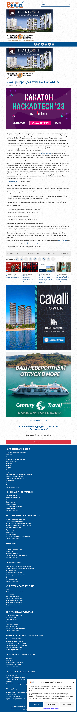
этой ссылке (62, 241)
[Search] (69, 4)
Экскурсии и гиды (11, 626)
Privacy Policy (46, 708)
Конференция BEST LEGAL (14, 641)
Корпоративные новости (14, 485)
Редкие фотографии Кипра (14, 521)
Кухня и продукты (11, 620)
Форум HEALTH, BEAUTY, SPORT (16, 643)
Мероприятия (10, 594)
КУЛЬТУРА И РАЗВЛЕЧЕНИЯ (20, 586)
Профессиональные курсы (14, 573)
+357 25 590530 (11, 694)
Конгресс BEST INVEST (13, 639)
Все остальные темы (12, 487)
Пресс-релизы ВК (11, 675)
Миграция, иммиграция (13, 498)
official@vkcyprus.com (13, 696)
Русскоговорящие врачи (14, 506)
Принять (36, 704)
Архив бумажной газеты (13, 664)
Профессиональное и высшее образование (20, 568)
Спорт (8, 472)
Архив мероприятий (12, 667)
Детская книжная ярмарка (14, 647)
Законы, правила (11, 495)
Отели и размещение (12, 624)
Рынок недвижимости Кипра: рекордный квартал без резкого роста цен (46, 279)
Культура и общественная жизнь (16, 555)
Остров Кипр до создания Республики (18, 523)
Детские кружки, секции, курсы (16, 575)
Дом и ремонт (10, 508)
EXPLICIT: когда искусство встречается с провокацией (27, 278)
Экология (9, 465)
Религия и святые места (13, 528)
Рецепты (8, 622)
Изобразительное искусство (15, 592)
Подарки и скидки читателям (15, 677)
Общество (9, 463)
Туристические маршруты (14, 615)
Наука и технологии (12, 553)
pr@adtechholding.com (33, 243)
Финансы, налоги (11, 500)
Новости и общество (18, 449)
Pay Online (9, 682)
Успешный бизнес (11, 455)
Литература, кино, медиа (14, 603)
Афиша (8, 590)
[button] (73, 682)
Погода (8, 483)
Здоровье (9, 468)
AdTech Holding (45, 153)
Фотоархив (9, 658)
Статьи (8, 457)
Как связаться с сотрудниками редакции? (19, 684)
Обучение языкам (11, 579)
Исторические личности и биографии (18, 536)
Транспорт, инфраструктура (14, 476)
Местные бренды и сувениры (15, 628)
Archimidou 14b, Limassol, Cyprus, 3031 (18, 692)
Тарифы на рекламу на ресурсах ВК (17, 679)
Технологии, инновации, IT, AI (15, 478)
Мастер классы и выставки (14, 598)
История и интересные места (23, 515)
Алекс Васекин (12, 181)
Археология (9, 532)
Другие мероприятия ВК (13, 650)
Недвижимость (11, 502)
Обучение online (11, 570)
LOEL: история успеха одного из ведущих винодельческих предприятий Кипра (63, 278)
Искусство (9, 551)
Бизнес (8, 547)
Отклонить (51, 704)
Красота (8, 470)
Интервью (11, 543)
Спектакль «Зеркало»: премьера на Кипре (13, 276)
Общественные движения (14, 600)
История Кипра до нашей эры (15, 519)
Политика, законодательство (15, 459)
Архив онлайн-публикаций (14, 662)
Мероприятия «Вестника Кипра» (24, 635)
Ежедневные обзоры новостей (16, 452)
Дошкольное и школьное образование (18, 566)
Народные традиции (12, 530)
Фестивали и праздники (13, 596)
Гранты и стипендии (12, 577)
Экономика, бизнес (12, 461)
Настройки (67, 704)
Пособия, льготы (11, 504)
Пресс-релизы (51, 253)
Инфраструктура (11, 617)
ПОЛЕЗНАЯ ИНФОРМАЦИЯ (19, 492)
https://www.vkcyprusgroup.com (16, 699)
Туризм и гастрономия (19, 612)
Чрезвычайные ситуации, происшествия (19, 474)
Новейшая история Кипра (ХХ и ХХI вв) (18, 525)
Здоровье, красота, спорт (14, 549)
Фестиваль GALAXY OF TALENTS (16, 645)
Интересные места (12, 534)
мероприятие (66, 253)
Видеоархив (10, 660)
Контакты (11, 689)
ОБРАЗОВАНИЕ (13, 562)
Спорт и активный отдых (14, 605)
